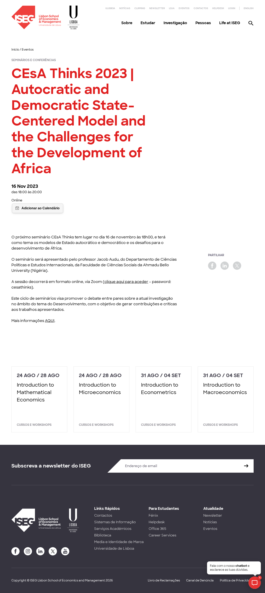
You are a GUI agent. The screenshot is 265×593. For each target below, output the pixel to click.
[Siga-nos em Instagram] (28, 551)
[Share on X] (237, 266)
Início (15, 49)
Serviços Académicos (112, 529)
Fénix (153, 515)
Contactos (201, 8)
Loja (172, 8)
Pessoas (203, 22)
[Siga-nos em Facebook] (15, 551)
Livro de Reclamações (164, 580)
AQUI (49, 320)
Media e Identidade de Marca (119, 542)
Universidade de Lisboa (114, 548)
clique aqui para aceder (126, 281)
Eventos (184, 8)
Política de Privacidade (237, 580)
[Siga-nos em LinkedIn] (40, 551)
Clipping (139, 8)
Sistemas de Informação (115, 522)
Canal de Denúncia (200, 580)
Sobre (126, 22)
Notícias (124, 8)
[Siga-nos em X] (53, 551)
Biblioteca (102, 535)
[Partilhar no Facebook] (212, 266)
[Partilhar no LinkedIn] (224, 266)
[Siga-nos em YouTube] (65, 551)
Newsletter (157, 8)
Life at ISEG (229, 22)
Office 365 (157, 529)
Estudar (148, 22)
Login (231, 8)
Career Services (162, 535)
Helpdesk (218, 8)
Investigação (175, 22)
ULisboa (110, 8)
